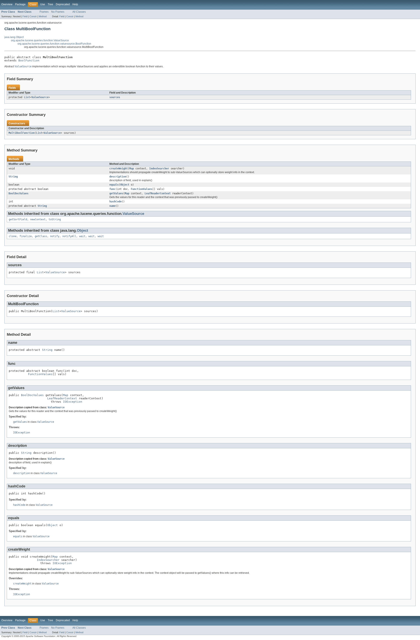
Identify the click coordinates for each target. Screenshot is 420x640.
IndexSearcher (159, 168)
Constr (33, 16)
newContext (38, 219)
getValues (116, 193)
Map (131, 168)
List (27, 97)
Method (43, 16)
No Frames (57, 11)
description (117, 176)
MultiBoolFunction (22, 132)
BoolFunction (28, 60)
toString (55, 219)
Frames (44, 11)
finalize (25, 236)
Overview (6, 4)
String (13, 176)
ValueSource (40, 97)
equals (114, 184)
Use (42, 4)
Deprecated (63, 4)
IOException (72, 401)
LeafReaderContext (158, 193)
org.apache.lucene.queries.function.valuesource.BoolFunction (54, 43)
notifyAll (69, 236)
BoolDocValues (18, 193)
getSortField (18, 219)
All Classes (79, 11)
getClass (41, 236)
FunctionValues (141, 189)
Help (75, 4)
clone (12, 236)
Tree (50, 4)
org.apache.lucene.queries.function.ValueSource (40, 40)
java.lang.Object (14, 37)
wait (82, 236)
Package (20, 4)
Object (124, 184)
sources (114, 97)
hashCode (115, 201)
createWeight (118, 168)
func (112, 189)
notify (54, 236)
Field (25, 16)
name (112, 205)
